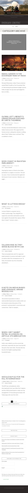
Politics (4, 78)
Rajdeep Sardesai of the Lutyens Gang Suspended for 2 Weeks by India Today (13, 453)
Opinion (4, 381)
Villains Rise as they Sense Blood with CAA (13, 246)
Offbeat (4, 294)
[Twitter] (12, 19)
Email (3, 467)
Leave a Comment (8, 80)
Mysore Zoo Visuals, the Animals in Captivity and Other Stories (13, 440)
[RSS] (17, 19)
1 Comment (7, 340)
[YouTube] (15, 19)
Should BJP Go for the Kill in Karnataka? (13, 378)
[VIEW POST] (14, 63)
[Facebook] (10, 19)
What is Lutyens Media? (13, 204)
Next (25, 7)
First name (4, 461)
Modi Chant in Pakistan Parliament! (14, 162)
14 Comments (8, 208)
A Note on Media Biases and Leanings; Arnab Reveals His (13, 289)
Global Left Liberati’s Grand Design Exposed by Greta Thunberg (13, 118)
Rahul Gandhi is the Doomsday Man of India (14, 75)
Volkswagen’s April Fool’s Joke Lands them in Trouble (12, 443)
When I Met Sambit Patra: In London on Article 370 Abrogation (14, 334)
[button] (25, 23)
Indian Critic (11, 23)
